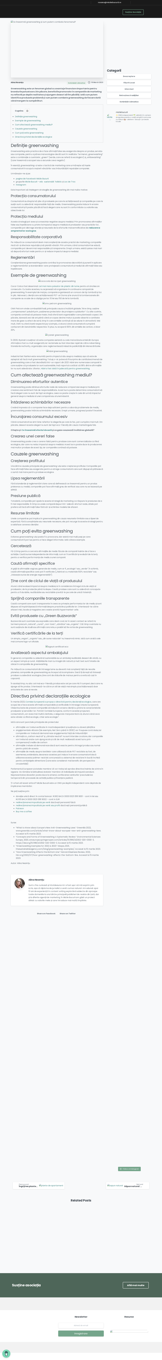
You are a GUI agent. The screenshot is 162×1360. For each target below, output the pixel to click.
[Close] (119, 1356)
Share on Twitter (68, 913)
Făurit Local (129, 82)
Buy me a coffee (24, 811)
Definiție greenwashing (26, 116)
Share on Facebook (46, 913)
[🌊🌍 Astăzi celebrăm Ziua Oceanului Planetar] (114, 737)
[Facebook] (137, 2)
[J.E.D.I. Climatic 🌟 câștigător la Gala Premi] (129, 357)
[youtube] (141, 2)
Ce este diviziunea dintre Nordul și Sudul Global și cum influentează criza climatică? (43, 1248)
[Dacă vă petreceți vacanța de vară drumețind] (144, 1061)
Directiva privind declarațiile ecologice (33, 136)
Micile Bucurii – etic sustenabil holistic (43, 181)
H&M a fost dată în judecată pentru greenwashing (65, 368)
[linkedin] (145, 2)
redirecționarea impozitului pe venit (33, 802)
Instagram (21, 184)
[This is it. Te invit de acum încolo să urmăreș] (144, 400)
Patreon (20, 808)
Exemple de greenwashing (28, 120)
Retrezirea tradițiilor (129, 95)
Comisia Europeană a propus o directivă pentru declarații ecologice (58, 701)
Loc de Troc (70, 181)
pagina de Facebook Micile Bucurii (32, 178)
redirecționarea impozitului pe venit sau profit (38, 805)
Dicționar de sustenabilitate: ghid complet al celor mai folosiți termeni (112, 1250)
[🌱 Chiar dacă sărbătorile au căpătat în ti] (144, 761)
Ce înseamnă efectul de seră (37, 430)
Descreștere (129, 76)
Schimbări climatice (129, 101)
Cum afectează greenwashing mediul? (34, 124)
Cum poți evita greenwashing (29, 132)
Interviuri (129, 89)
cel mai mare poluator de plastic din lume (59, 286)
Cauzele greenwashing (26, 128)
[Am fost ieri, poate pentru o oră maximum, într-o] (129, 823)
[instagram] (149, 2)
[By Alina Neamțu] (14, 1216)
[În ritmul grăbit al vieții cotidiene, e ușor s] (114, 1069)
